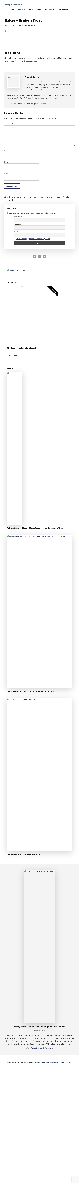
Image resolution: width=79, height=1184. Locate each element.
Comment (8, 124)
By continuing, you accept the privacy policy (33, 239)
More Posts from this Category (39, 1048)
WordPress (62, 1062)
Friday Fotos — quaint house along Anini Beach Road (39, 1026)
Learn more (13, 355)
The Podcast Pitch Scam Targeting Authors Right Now (30, 691)
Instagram (34, 104)
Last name (17, 224)
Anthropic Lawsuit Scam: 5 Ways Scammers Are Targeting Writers (35, 528)
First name (18, 217)
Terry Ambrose (13, 4)
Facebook (42, 104)
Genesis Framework (49, 1062)
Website (7, 173)
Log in (69, 1062)
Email (6, 162)
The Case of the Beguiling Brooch (21, 348)
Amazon (20, 104)
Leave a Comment (30, 25)
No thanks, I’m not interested (39, 1183)
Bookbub (26, 104)
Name (6, 151)
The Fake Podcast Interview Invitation (23, 854)
